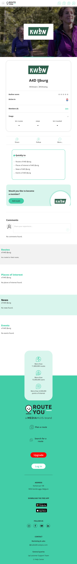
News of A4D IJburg (22, 169)
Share (17, 142)
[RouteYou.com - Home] (11, 3)
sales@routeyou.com (39, 545)
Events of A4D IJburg (23, 173)
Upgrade (39, 455)
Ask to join (16, 201)
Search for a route (40, 440)
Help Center (39, 559)
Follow (38, 142)
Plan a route (41, 427)
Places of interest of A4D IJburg (27, 165)
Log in (38, 466)
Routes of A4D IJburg (23, 161)
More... (60, 142)
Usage (11, 116)
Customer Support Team (39, 555)
